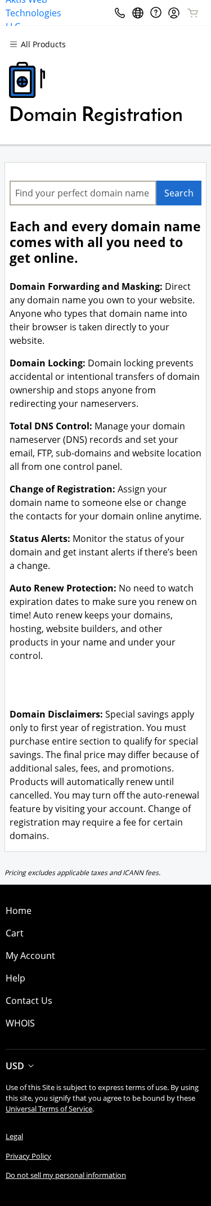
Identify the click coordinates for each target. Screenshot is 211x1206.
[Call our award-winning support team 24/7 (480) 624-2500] (156, 12)
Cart (15, 933)
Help (15, 978)
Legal (14, 1136)
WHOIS (20, 1023)
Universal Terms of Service (49, 1109)
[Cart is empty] (193, 13)
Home (19, 910)
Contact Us (29, 1000)
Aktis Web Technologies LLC (33, 12)
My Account (30, 955)
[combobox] (83, 193)
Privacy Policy (28, 1156)
